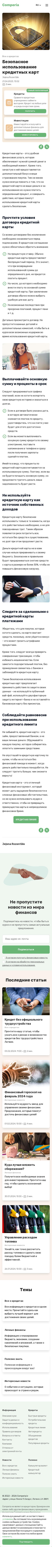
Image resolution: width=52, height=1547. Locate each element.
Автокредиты (35, 1431)
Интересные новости (12, 1478)
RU (37, 5)
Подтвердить (26, 1542)
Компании (7, 1444)
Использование (9, 1427)
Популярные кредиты (38, 1443)
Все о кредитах (9, 1466)
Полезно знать (9, 1474)
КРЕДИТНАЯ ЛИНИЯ (26, 819)
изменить (7, 1536)
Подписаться (26, 949)
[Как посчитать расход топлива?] (26, 1219)
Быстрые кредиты (37, 1416)
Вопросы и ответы (11, 1435)
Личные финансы (10, 1470)
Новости (6, 1460)
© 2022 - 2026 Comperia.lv (15, 1496)
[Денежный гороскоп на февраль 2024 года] (26, 1074)
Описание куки (9, 1416)
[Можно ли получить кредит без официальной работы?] (26, 1001)
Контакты (7, 1440)
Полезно (32, 1460)
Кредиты (33, 1410)
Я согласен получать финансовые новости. (26, 958)
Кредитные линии (36, 1427)
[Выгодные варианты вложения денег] (26, 1146)
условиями (7, 1519)
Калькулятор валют (38, 1466)
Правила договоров (11, 1431)
